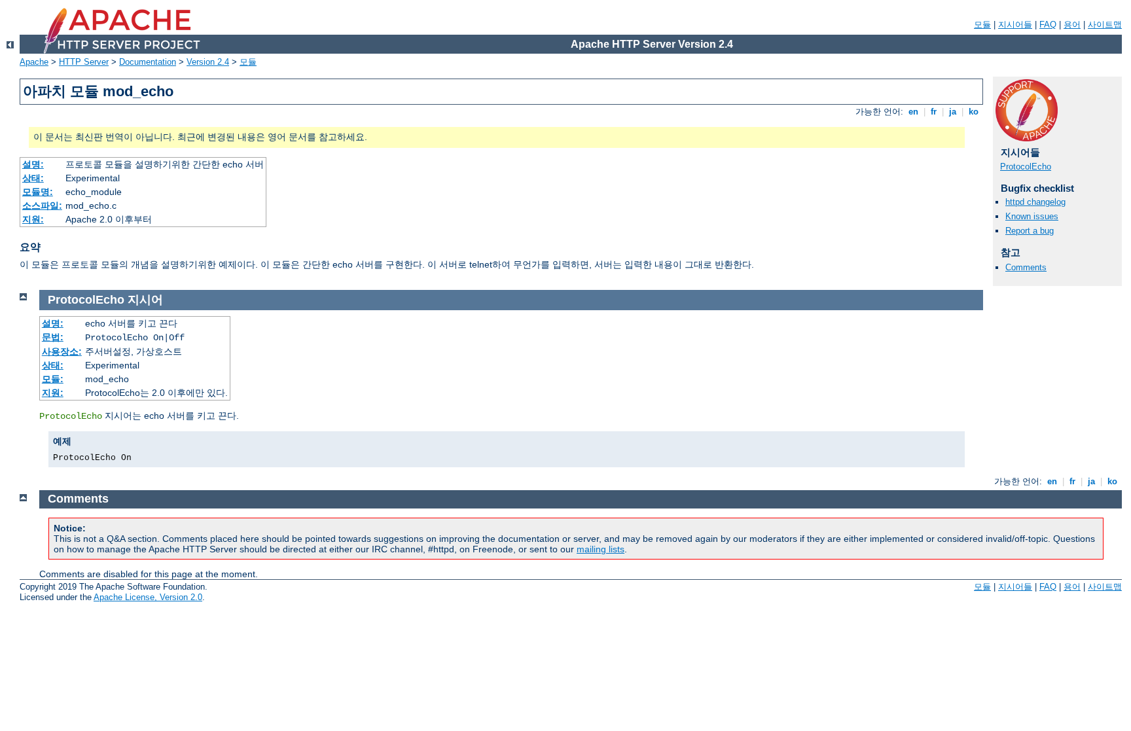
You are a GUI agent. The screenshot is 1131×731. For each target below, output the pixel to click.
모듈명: (37, 192)
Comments (1026, 267)
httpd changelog (1035, 202)
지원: (33, 219)
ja (952, 111)
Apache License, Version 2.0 (148, 597)
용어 (1072, 24)
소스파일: (42, 205)
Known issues (1031, 216)
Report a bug (1029, 231)
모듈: (52, 379)
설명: (33, 164)
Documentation (147, 62)
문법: (52, 337)
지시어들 (1015, 24)
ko (973, 111)
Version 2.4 (208, 62)
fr (933, 111)
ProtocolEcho (1025, 166)
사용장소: (62, 351)
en (913, 111)
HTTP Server (84, 62)
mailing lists (600, 549)
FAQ (1047, 24)
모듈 (982, 24)
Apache (34, 62)
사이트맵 (1105, 24)
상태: (33, 178)
